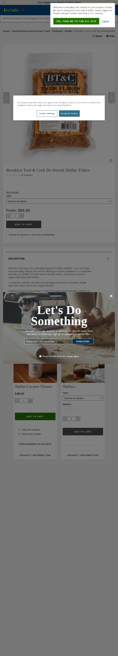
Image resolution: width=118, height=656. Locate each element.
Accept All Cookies (69, 113)
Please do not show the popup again (60, 356)
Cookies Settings (47, 113)
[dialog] (82, 15)
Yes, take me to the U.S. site (76, 21)
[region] (59, 108)
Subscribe (83, 341)
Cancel (105, 21)
